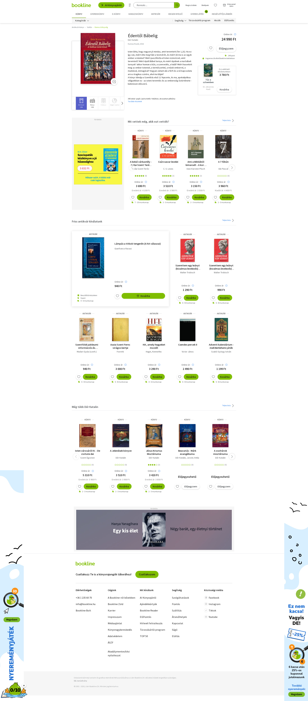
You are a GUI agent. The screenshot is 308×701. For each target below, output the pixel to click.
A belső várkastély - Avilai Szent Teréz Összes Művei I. (141, 163)
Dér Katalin (121, 457)
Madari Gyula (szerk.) (87, 351)
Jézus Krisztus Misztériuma (154, 452)
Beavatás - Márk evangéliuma (187, 452)
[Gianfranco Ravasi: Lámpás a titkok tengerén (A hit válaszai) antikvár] (93, 257)
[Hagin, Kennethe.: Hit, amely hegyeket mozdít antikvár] (154, 329)
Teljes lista (226, 120)
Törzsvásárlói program (199, 20)
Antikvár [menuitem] (155, 14)
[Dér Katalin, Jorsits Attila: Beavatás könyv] (187, 435)
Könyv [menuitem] (79, 14)
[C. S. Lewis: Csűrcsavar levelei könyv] (168, 146)
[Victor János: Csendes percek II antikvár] (187, 329)
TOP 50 (144, 636)
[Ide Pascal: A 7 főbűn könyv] (223, 146)
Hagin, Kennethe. (154, 351)
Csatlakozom (147, 574)
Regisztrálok (191, 5)
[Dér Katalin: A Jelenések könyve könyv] (120, 435)
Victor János (188, 351)
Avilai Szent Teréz (140, 168)
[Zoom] (114, 81)
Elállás (176, 636)
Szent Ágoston (87, 457)
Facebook (214, 597)
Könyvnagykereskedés (120, 629)
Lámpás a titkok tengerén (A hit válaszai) (138, 243)
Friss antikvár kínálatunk (87, 221)
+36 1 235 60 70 (84, 597)
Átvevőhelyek (179, 616)
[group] (81, 103)
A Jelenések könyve (121, 450)
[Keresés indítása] (177, 5)
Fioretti (120, 351)
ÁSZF (110, 642)
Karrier (112, 610)
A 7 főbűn (223, 161)
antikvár (93, 234)
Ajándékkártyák (148, 604)
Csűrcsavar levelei (168, 161)
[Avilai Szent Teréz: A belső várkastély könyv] (141, 146)
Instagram (214, 604)
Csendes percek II (187, 344)
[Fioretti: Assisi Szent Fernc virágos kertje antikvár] (120, 329)
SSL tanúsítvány (80, 681)
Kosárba (224, 89)
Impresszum (115, 616)
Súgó (174, 629)
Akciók (217, 20)
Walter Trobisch (187, 272)
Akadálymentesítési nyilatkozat (119, 653)
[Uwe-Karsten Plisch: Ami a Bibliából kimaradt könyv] (196, 146)
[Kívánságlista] (215, 5)
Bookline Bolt (83, 610)
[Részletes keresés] (130, 5)
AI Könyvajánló (113, 5)
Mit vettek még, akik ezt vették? (148, 121)
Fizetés (176, 604)
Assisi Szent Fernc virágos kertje (120, 346)
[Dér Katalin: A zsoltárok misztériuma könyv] (220, 435)
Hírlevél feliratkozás (151, 623)
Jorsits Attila (193, 457)
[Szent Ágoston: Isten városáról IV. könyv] (87, 435)
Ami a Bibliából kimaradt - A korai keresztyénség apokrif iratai (196, 163)
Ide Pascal (223, 168)
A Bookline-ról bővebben (121, 597)
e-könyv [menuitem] (116, 14)
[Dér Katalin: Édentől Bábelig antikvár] (98, 58)
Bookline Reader (149, 610)
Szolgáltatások (180, 597)
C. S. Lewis (168, 168)
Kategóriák (80, 20)
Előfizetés (229, 20)
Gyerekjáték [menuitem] (199, 12)
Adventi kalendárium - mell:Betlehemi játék (221, 346)
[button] (122, 103)
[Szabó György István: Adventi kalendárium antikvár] (221, 329)
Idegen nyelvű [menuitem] (175, 14)
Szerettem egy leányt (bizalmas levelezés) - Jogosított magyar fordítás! (187, 267)
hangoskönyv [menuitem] (135, 14)
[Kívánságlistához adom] (211, 48)
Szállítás (177, 610)
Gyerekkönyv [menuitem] (97, 14)
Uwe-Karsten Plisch (196, 168)
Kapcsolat (177, 623)
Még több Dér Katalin (85, 407)
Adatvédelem (115, 636)
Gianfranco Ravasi (123, 248)
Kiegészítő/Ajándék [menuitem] (222, 14)
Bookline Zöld (115, 604)
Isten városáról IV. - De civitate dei (87, 452)
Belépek (205, 5)
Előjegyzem (226, 48)
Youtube (213, 616)
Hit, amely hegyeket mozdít (154, 346)
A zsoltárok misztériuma (220, 452)
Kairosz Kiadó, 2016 (136, 44)
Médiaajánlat (115, 623)
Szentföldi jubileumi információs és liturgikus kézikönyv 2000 (86, 346)
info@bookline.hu (85, 604)
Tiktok (212, 610)
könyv (141, 130)
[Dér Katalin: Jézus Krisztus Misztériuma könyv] (154, 435)
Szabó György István (221, 351)
